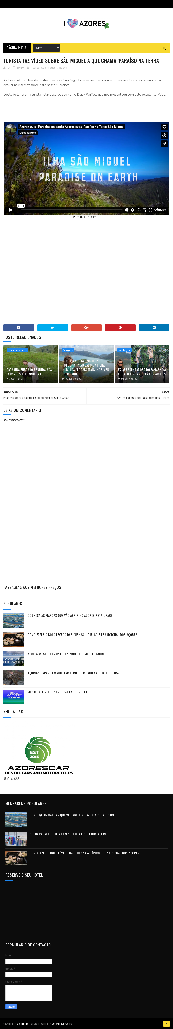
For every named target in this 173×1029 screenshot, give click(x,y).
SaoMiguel (125, 350)
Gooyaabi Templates (61, 1023)
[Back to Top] (166, 1024)
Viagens (62, 68)
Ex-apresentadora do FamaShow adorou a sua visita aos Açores (142, 371)
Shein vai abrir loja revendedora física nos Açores (69, 834)
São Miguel (48, 68)
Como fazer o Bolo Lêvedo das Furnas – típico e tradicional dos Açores (82, 634)
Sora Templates (23, 1023)
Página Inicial (17, 47)
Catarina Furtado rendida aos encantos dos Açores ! (29, 371)
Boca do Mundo (17, 350)
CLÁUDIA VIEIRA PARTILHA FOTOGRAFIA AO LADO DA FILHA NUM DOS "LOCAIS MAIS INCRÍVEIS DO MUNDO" (86, 367)
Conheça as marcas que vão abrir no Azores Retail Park (70, 615)
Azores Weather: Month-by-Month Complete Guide (66, 653)
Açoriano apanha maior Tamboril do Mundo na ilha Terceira (73, 672)
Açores (35, 68)
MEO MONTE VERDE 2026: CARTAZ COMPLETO (58, 692)
